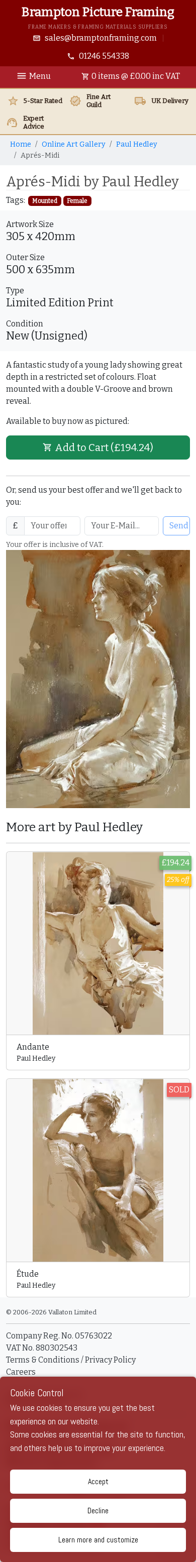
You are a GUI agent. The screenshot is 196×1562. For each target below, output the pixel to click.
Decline (98, 1510)
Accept (98, 1481)
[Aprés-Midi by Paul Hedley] (98, 678)
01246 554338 (104, 56)
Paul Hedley (136, 144)
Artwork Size (30, 224)
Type (15, 290)
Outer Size (25, 257)
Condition (24, 323)
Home (20, 144)
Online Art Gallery (74, 144)
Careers (21, 1372)
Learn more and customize (98, 1539)
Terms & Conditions (43, 1360)
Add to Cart (104, 447)
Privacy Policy (110, 1360)
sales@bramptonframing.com (101, 38)
